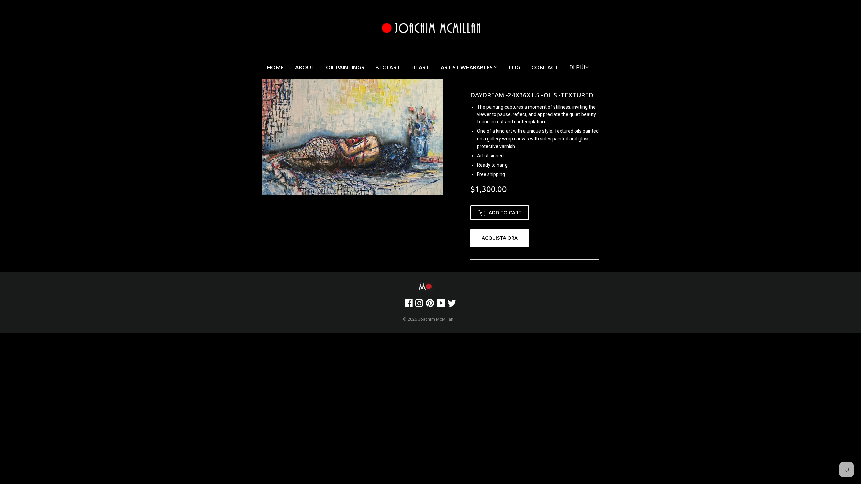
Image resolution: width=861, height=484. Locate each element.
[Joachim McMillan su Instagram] (419, 305)
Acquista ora (500, 238)
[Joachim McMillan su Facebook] (408, 305)
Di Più (577, 67)
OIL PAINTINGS (345, 67)
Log (514, 67)
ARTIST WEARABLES (467, 67)
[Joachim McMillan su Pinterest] (430, 305)
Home (275, 67)
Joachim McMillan (435, 319)
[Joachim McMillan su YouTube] (441, 305)
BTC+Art (387, 67)
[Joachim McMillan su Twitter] (452, 305)
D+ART (420, 67)
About (305, 67)
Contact (544, 67)
